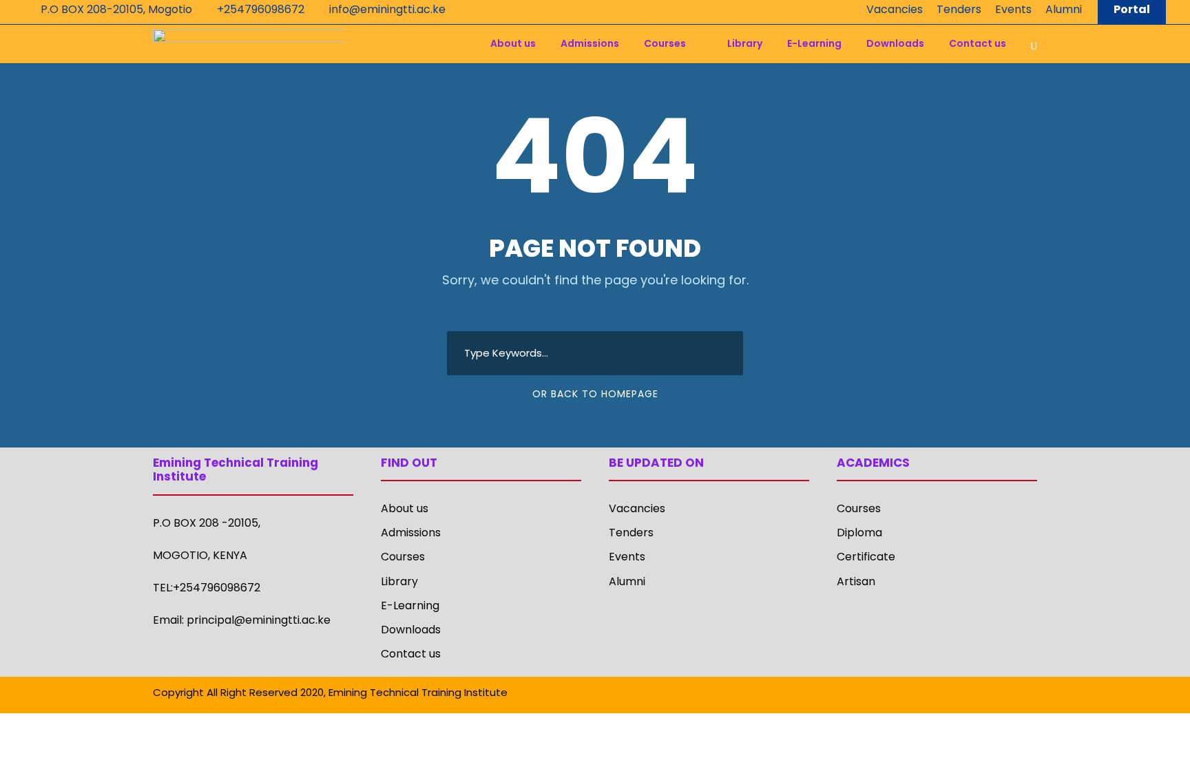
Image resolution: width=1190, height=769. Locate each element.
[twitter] (1008, 694)
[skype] (984, 694)
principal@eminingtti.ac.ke (259, 620)
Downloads (895, 43)
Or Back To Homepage (595, 394)
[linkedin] (959, 694)
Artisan (856, 581)
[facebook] (911, 694)
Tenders (959, 9)
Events (1013, 9)
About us (513, 43)
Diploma (859, 532)
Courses (665, 43)
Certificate (866, 557)
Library (744, 43)
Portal (1132, 9)
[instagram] (1032, 694)
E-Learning (814, 43)
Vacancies (894, 9)
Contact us (977, 43)
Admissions (590, 43)
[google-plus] (935, 694)
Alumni (1063, 9)
